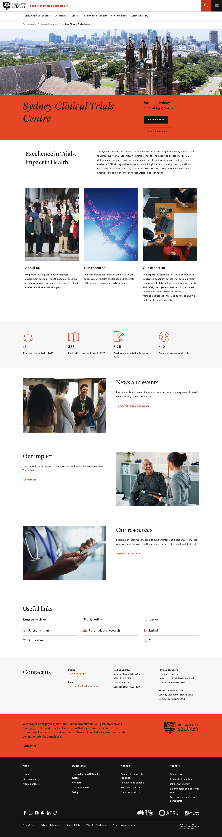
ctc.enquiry (74, 686)
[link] (29, 24)
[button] (206, 5)
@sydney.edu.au (90, 686)
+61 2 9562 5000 (77, 674)
